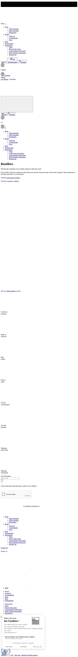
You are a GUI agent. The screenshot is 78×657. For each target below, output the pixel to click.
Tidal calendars (14, 29)
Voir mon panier (12, 62)
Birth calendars (14, 31)
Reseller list (12, 55)
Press (10, 40)
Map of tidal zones (15, 49)
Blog (6, 42)
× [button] (1, 6)
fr (5, 128)
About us (12, 36)
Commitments (13, 38)
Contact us (4, 548)
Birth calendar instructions (17, 53)
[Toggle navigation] (17, 104)
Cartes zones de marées (16, 153)
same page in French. (13, 178)
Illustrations (12, 32)
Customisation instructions (17, 51)
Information (8, 45)
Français (7, 75)
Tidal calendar (11, 291)
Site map (17, 655)
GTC (12, 655)
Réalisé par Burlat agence (29, 655)
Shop (6, 27)
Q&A (11, 47)
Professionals (9, 43)
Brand (7, 34)
